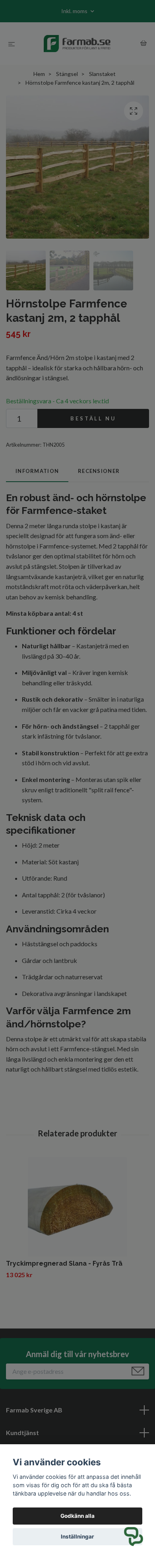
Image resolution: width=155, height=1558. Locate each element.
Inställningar (77, 1536)
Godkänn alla (77, 1516)
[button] (133, 1536)
